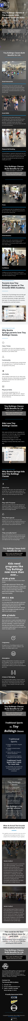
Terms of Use (17, 1016)
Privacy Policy (11, 1016)
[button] (2, 5)
